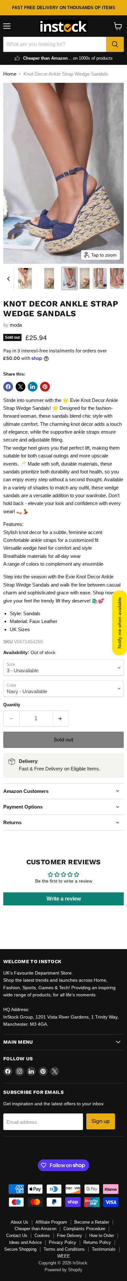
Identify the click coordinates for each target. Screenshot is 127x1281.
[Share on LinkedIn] (32, 387)
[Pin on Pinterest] (45, 387)
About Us (19, 1222)
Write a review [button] (64, 898)
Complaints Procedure (84, 1228)
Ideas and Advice (25, 1242)
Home (9, 74)
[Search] (115, 44)
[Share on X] (20, 387)
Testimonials (104, 1249)
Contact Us (16, 1235)
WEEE (63, 1256)
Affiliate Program (51, 1222)
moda (16, 325)
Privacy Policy (62, 1242)
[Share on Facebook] (8, 387)
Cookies (42, 1235)
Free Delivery (69, 1235)
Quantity (11, 704)
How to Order (101, 1235)
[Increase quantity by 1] (61, 718)
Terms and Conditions (64, 1249)
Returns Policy (97, 1242)
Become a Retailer (91, 1222)
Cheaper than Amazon (35, 1228)
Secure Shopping (20, 1249)
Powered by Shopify (63, 1269)
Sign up (101, 1121)
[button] (25, 278)
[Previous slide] (8, 278)
